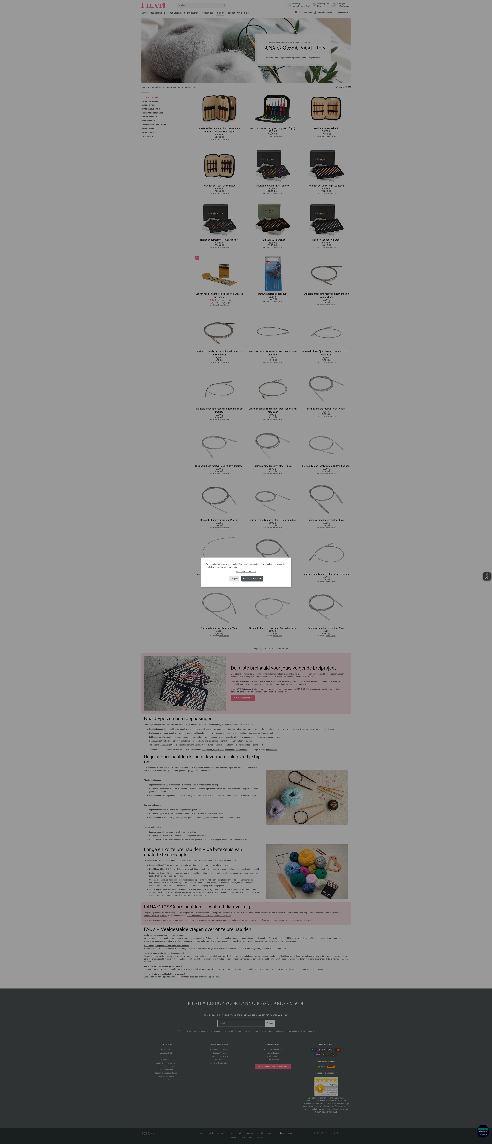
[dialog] (246, 572)
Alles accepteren (252, 579)
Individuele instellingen (246, 571)
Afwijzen (234, 579)
